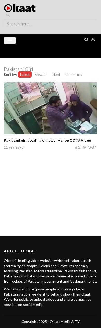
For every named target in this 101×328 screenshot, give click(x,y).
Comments (73, 74)
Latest (25, 74)
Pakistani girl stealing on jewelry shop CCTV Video (47, 140)
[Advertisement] (50, 187)
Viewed (40, 74)
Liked (56, 74)
